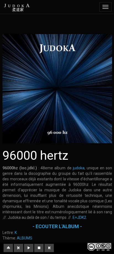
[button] (8, 248)
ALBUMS (24, 238)
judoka (77, 168)
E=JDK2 (79, 217)
